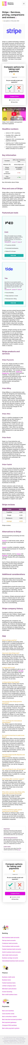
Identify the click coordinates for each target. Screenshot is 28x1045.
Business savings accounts (10, 958)
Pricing (19, 242)
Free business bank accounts (10, 946)
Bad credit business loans (9, 994)
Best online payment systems (10, 1028)
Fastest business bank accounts (11, 949)
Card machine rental (8, 1013)
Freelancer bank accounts (9, 943)
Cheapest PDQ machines (9, 1025)
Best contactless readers (9, 1016)
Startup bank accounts (9, 940)
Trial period (7, 242)
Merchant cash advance (9, 988)
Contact (14, 242)
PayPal (4, 540)
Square (4, 547)
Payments (5, 1006)
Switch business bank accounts (11, 952)
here (19, 849)
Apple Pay (19, 371)
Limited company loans (9, 985)
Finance (5, 973)
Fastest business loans (8, 983)
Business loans (6, 980)
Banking (5, 933)
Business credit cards (8, 977)
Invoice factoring (7, 991)
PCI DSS (20, 671)
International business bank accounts (13, 961)
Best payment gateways (9, 1022)
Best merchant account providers (12, 1019)
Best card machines (8, 1010)
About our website (21, 1038)
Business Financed (10, 3)
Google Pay (5, 373)
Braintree (5, 555)
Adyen (19, 554)
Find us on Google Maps (10, 1040)
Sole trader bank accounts (10, 955)
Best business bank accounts (10, 937)
